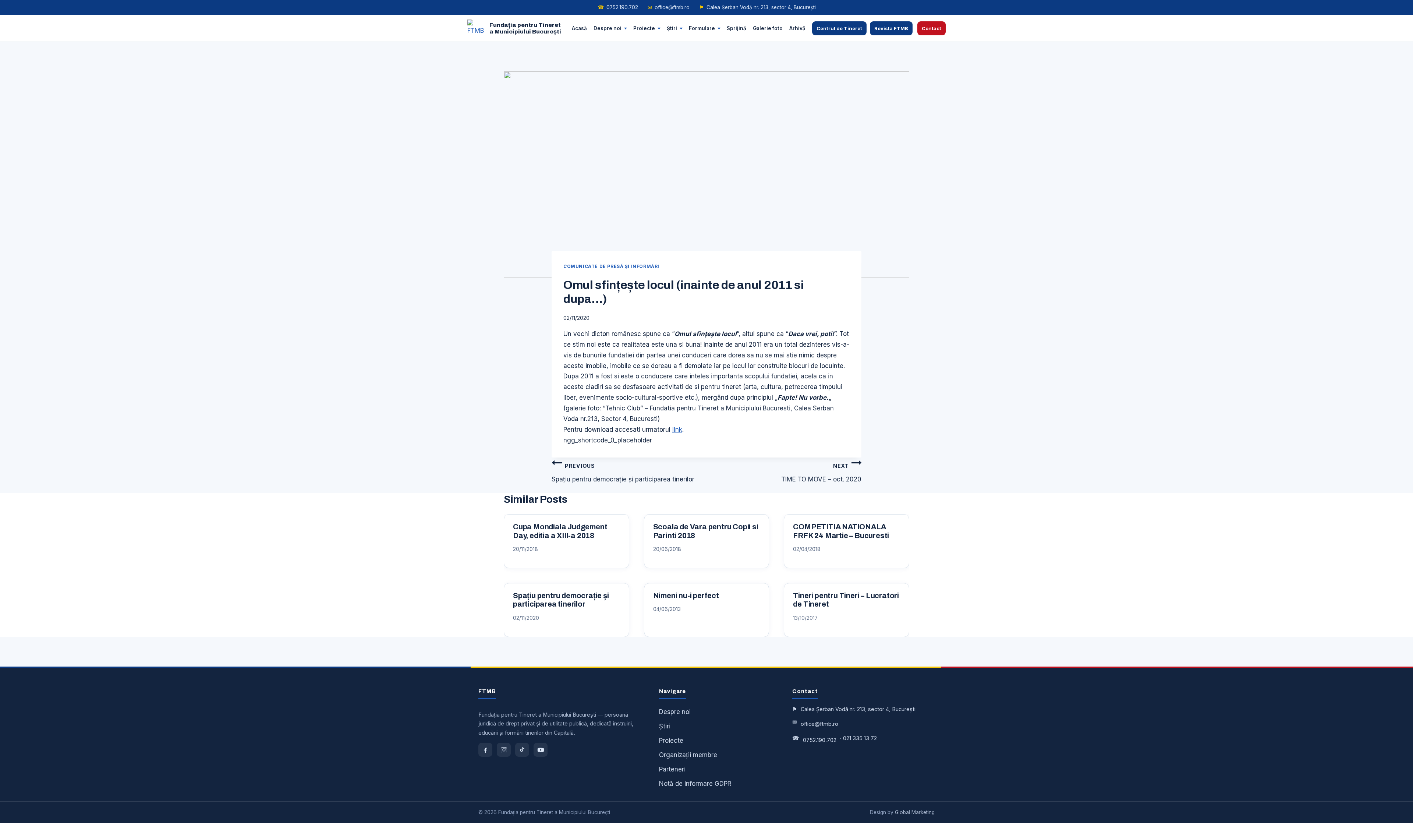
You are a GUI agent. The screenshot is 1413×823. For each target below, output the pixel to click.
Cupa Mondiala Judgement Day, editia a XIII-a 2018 (560, 531)
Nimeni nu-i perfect (686, 595)
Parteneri (672, 769)
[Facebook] (485, 750)
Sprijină (736, 28)
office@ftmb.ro (669, 7)
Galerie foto (768, 28)
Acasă (579, 28)
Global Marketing (915, 812)
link (677, 429)
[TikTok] (522, 750)
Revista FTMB (891, 28)
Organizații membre (688, 755)
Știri (672, 28)
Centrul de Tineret (839, 28)
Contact (931, 28)
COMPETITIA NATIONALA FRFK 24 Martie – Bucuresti (841, 531)
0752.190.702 (618, 7)
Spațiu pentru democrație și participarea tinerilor (623, 473)
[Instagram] (504, 750)
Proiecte (644, 28)
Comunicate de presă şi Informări (611, 266)
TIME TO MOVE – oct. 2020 (821, 473)
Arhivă (797, 28)
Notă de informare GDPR (695, 783)
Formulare (702, 28)
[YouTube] (541, 750)
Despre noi (607, 28)
